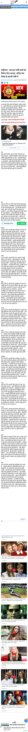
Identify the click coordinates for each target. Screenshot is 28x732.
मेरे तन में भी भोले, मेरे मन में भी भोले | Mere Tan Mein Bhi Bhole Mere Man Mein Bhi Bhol (13, 122)
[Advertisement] (14, 23)
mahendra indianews (8, 80)
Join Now (22, 223)
